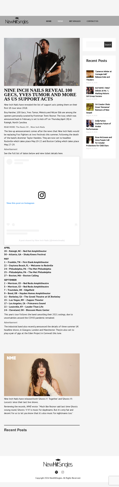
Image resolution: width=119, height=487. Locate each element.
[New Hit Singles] (17, 20)
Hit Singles (75, 21)
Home (49, 21)
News (60, 21)
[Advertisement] (56, 8)
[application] (42, 374)
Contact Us (92, 21)
